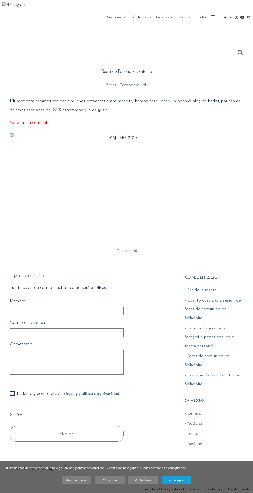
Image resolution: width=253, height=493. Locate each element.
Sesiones (114, 17)
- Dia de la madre (201, 290)
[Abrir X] (236, 17)
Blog (182, 17)
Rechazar (144, 480)
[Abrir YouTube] (242, 17)
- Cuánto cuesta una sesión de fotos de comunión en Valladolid (213, 309)
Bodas (201, 17)
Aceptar (178, 480)
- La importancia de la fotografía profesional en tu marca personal (210, 337)
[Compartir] (145, 84)
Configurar (110, 480)
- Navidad (193, 443)
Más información (76, 480)
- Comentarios (129, 85)
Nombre (17, 301)
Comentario (21, 344)
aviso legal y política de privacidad (87, 393)
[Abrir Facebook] (225, 17)
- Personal (194, 433)
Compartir (125, 251)
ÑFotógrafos (141, 17)
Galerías (162, 17)
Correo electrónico (27, 322)
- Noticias (194, 423)
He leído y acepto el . (67, 393)
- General (193, 413)
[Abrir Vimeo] (248, 17)
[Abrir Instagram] (231, 17)
